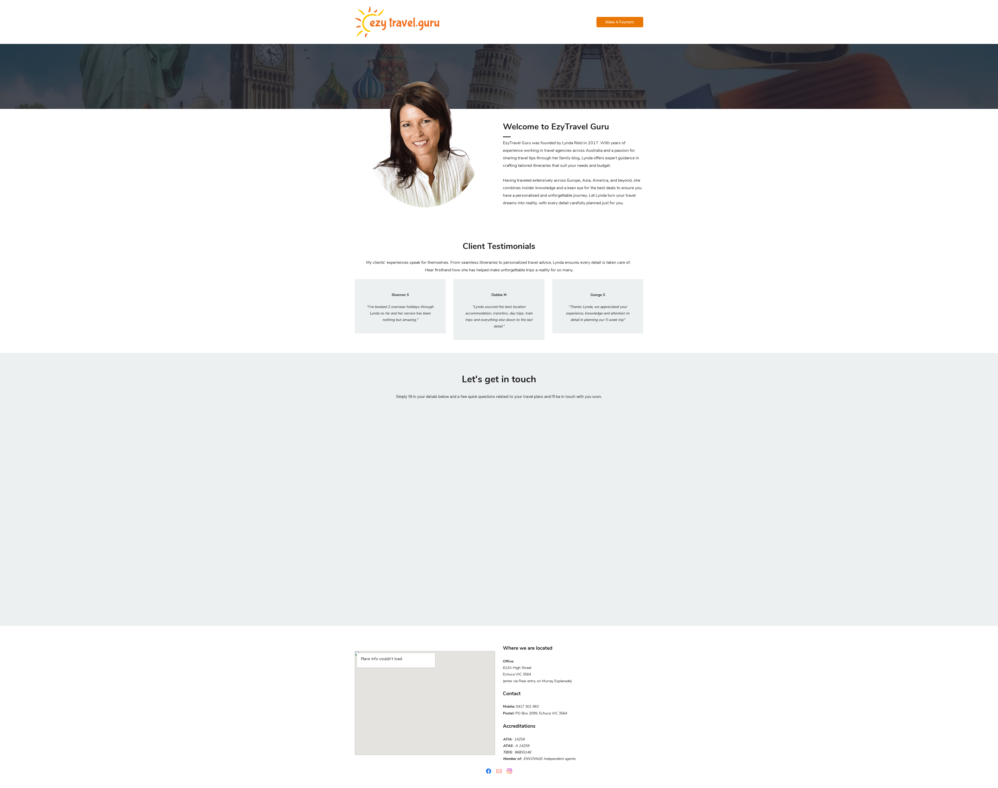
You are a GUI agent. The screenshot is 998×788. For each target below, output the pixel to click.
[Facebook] (489, 771)
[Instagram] (509, 771)
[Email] (499, 771)
